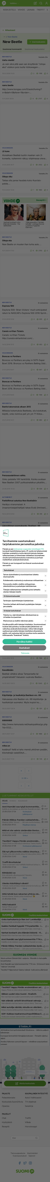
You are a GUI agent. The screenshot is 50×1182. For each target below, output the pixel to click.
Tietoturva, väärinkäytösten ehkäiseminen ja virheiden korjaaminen (20, 616)
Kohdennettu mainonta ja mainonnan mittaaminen (23, 580)
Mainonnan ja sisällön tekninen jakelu (18, 621)
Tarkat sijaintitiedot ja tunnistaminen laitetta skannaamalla (20, 575)
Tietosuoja (25, 653)
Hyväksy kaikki (24, 641)
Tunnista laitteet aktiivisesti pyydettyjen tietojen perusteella (22, 605)
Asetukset (24, 647)
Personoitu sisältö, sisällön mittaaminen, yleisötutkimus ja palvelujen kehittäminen (19, 585)
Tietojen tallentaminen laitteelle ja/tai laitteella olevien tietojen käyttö (21, 590)
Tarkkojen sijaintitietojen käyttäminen (18, 600)
